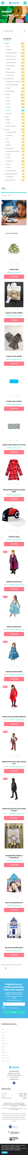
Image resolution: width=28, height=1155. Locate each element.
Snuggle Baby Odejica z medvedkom (14, 856)
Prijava (14, 1012)
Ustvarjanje (9, 75)
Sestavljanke (10, 91)
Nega (8, 142)
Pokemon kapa (14, 536)
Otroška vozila (9, 148)
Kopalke (8, 113)
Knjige (8, 88)
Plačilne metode (5, 1061)
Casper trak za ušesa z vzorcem (14, 444)
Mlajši (8, 69)
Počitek (8, 145)
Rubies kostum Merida (14, 671)
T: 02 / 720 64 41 (14, 1077)
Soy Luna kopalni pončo (14, 902)
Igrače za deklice (11, 53)
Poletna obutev (11, 126)
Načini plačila (4, 1055)
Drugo (8, 154)
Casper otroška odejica (14, 312)
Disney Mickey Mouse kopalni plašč (14, 490)
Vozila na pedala (11, 171)
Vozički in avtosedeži (11, 174)
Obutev (7, 117)
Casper (8, 101)
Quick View (10, 263)
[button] (2, 3)
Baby (7, 46)
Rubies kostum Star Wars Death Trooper (14, 809)
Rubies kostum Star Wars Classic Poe (14, 762)
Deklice (8, 107)
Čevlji (8, 120)
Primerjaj (17, 263)
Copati (8, 123)
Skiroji (8, 164)
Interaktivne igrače (12, 85)
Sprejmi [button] (4, 1152)
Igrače (7, 43)
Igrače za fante (11, 56)
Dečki (8, 104)
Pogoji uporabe (4, 1052)
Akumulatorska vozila (12, 151)
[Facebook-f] (14, 1083)
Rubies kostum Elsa (14, 626)
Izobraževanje (9, 79)
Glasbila (8, 50)
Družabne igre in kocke (13, 82)
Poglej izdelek (14, 865)
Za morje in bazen (10, 180)
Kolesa (8, 158)
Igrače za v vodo (11, 59)
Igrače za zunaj (11, 63)
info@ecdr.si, (23, 1105)
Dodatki (8, 110)
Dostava (3, 1049)
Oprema (7, 129)
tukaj (17, 1109)
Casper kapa (14, 269)
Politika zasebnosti (5, 1058)
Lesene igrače (10, 66)
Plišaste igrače (10, 72)
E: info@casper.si (14, 1079)
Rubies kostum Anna (14, 581)
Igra (7, 139)
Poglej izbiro (14, 277)
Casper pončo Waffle (14, 356)
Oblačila (7, 94)
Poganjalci (9, 161)
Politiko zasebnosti (14, 1008)
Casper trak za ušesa (14, 401)
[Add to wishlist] (14, 263)
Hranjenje (9, 135)
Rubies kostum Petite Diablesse (14, 716)
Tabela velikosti (5, 1043)
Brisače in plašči (11, 132)
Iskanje (24, 31)
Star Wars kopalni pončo (14, 947)
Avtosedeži (9, 177)
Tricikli (8, 167)
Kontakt (3, 1046)
